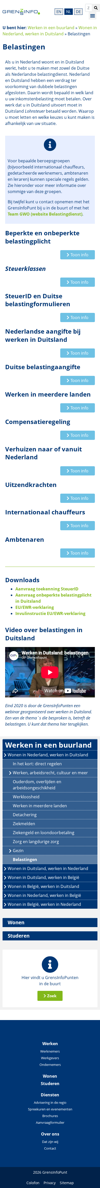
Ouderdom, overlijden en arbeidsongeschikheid (37, 785)
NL (68, 11)
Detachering (25, 815)
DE (78, 11)
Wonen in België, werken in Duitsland (43, 886)
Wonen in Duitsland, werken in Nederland (48, 868)
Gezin (18, 850)
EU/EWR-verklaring (34, 607)
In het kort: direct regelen (37, 764)
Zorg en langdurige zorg (36, 841)
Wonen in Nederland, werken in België (44, 895)
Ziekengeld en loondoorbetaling (43, 832)
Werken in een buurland (51, 27)
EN (58, 11)
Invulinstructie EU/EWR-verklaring (50, 613)
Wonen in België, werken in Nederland (44, 904)
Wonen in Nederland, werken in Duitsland (48, 755)
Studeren (18, 935)
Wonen (16, 922)
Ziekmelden (24, 823)
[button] (92, 15)
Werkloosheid (26, 797)
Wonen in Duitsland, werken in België (43, 877)
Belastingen (25, 859)
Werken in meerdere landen (40, 806)
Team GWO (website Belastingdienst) (45, 214)
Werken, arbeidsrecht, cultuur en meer (50, 773)
